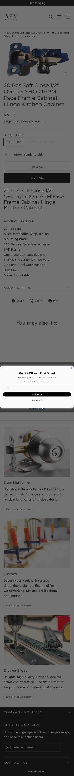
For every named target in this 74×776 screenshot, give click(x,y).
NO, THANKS (37, 400)
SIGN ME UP (37, 394)
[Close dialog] (72, 368)
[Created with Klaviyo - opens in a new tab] (37, 409)
